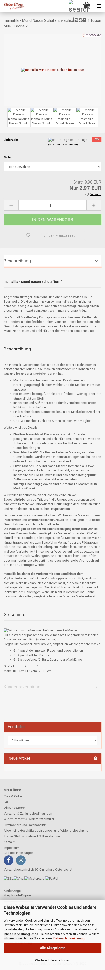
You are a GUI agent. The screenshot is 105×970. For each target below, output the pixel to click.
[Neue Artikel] (95, 758)
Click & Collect (14, 796)
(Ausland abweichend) (63, 144)
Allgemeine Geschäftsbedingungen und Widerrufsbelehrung (46, 830)
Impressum (12, 848)
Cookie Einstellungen (18, 853)
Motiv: (8, 157)
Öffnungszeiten (15, 807)
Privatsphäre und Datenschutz (25, 825)
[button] (11, 205)
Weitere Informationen (52, 960)
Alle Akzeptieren (52, 948)
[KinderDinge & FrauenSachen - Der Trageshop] (12, 6)
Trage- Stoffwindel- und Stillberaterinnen (33, 836)
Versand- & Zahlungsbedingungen (28, 813)
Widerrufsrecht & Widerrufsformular (29, 819)
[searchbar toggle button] (74, 6)
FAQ (6, 802)
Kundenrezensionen (23, 686)
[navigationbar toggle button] (99, 6)
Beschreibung (17, 260)
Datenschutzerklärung (68, 938)
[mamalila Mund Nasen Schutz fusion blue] (52, 69)
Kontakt (9, 842)
